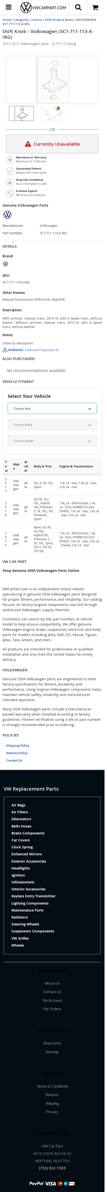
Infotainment (22, 882)
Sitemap (52, 1052)
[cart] (96, 7)
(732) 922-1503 (52, 1168)
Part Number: (12, 233)
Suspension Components (32, 931)
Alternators (21, 819)
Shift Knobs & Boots (59, 20)
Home (6, 20)
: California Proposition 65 (33, 350)
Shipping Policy (17, 745)
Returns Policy (17, 753)
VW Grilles (20, 938)
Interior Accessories (28, 889)
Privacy (52, 1112)
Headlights (20, 868)
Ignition (18, 875)
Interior (36, 20)
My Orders (52, 1009)
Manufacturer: (13, 226)
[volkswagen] (52, 264)
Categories (21, 20)
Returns (52, 1095)
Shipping (52, 1103)
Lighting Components (30, 903)
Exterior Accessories (28, 861)
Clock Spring (22, 847)
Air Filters (19, 812)
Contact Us (14, 760)
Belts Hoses (21, 826)
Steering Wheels (25, 924)
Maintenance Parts (27, 910)
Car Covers (20, 840)
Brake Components (28, 833)
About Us (52, 983)
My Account (52, 1000)
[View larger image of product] (21, 113)
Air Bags (18, 805)
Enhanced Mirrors (26, 854)
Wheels (17, 945)
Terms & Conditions (52, 1086)
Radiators (19, 917)
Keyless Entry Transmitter (33, 896)
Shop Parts (52, 1043)
